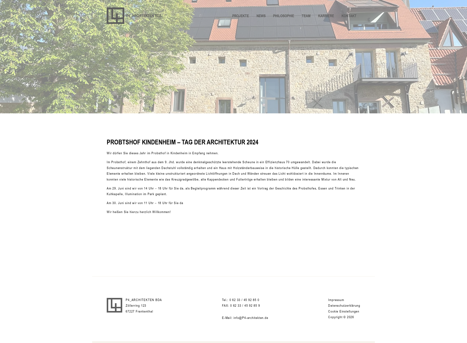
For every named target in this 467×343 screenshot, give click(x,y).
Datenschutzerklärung (344, 305)
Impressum (336, 300)
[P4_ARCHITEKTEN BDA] (114, 305)
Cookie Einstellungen (343, 311)
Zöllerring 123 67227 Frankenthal (139, 308)
